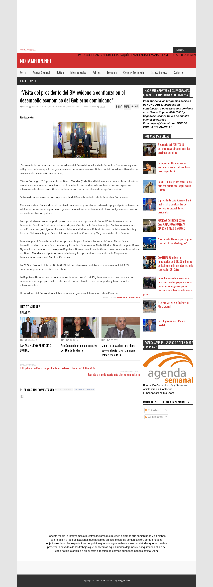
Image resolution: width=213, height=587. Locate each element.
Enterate (28, 81)
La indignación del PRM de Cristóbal (171, 323)
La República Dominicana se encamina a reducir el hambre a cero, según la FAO (174, 167)
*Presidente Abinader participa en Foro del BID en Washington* (175, 241)
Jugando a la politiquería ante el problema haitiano (114, 375)
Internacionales (78, 72)
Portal (23, 72)
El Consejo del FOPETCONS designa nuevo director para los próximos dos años (174, 149)
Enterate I (62, 106)
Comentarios (155, 416)
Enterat (45, 106)
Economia (112, 72)
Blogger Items (124, 581)
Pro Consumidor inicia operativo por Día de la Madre (79, 347)
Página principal (28, 50)
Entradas (153, 410)
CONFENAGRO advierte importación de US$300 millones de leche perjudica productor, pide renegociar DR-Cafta (175, 264)
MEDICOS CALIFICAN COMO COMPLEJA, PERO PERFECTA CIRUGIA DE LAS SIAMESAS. (171, 225)
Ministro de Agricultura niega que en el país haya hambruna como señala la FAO (118, 350)
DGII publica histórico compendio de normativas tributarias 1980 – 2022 (57, 368)
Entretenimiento (158, 72)
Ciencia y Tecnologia (133, 72)
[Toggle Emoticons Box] (22, 396)
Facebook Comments (84, 390)
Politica (97, 72)
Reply (25, 106)
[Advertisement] (106, 23)
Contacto (178, 72)
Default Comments (64, 390)
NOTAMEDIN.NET (36, 61)
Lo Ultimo (84, 106)
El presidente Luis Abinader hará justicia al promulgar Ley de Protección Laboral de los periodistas (174, 206)
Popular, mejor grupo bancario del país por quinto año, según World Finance (175, 186)
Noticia (60, 72)
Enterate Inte (73, 106)
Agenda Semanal (41, 72)
